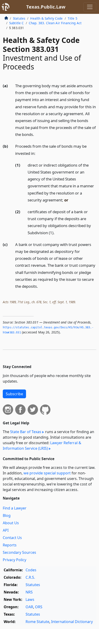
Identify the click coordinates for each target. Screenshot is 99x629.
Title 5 (72, 18)
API (6, 530)
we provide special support (47, 473)
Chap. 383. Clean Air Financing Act (55, 23)
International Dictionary (72, 621)
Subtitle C (16, 23)
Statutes (19, 18)
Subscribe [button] (14, 393)
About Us (11, 522)
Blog (7, 515)
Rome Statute (37, 621)
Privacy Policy (14, 559)
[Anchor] (36, 134)
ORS (38, 606)
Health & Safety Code (46, 18)
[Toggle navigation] (89, 7)
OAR (29, 606)
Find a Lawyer (14, 508)
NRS (29, 592)
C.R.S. (30, 577)
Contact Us (12, 537)
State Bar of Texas (25, 431)
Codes (31, 569)
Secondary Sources (19, 552)
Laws (30, 599)
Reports (10, 545)
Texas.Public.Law (45, 7)
